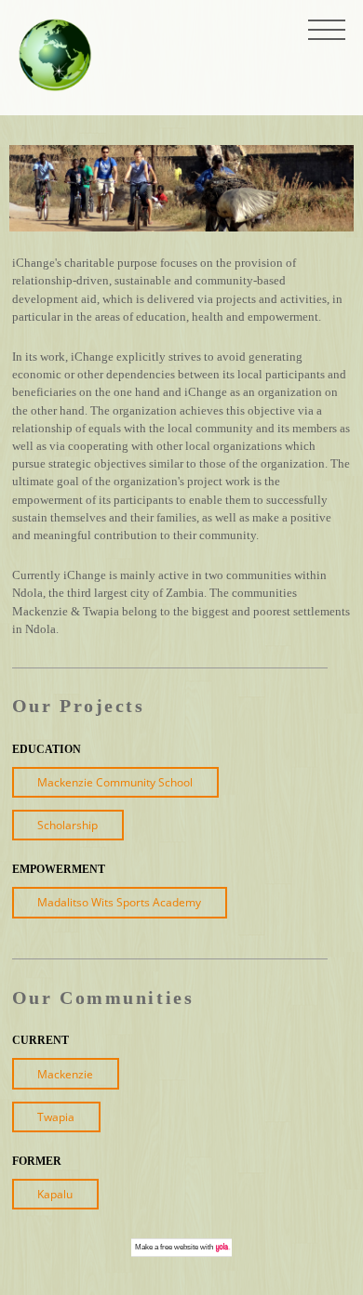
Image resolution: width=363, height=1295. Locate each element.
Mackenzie (65, 1074)
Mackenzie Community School (115, 782)
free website (179, 1247)
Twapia (55, 1117)
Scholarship (67, 825)
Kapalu (55, 1194)
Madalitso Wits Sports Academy (119, 902)
